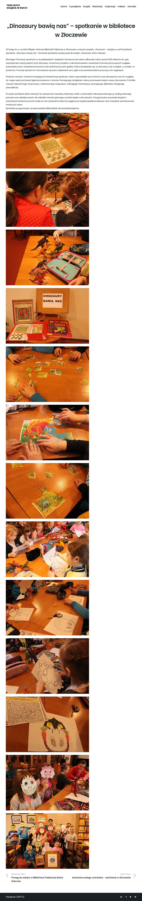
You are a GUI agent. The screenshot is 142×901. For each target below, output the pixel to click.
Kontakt (132, 6)
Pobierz (121, 6)
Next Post (101, 876)
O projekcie (75, 6)
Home (64, 6)
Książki (86, 6)
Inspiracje (110, 6)
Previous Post (37, 878)
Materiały (97, 6)
